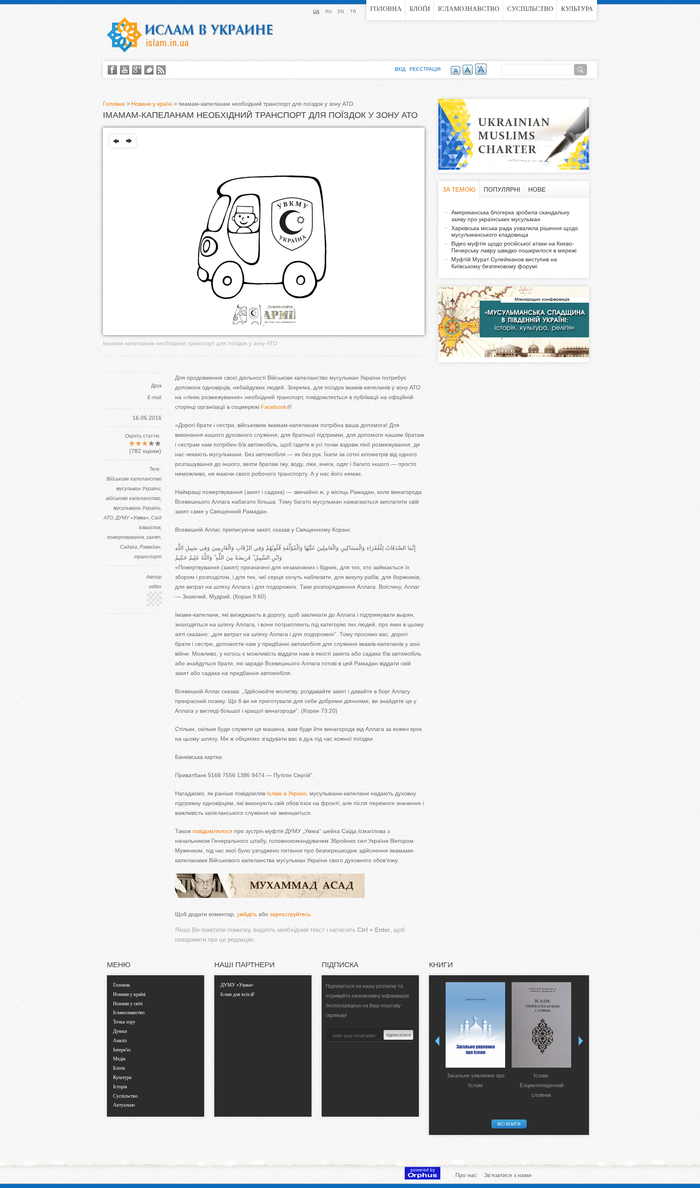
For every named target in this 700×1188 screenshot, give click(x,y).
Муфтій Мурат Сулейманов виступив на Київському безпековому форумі (504, 262)
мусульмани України (136, 508)
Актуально (124, 1105)
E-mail (154, 397)
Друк (156, 386)
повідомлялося (212, 831)
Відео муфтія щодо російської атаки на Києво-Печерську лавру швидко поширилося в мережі (513, 247)
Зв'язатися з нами (507, 1175)
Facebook (272, 407)
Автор (154, 577)
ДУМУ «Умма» (132, 518)
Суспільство (530, 8)
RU (328, 11)
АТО (108, 518)
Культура (577, 8)
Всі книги (509, 1124)
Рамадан (150, 547)
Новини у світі (128, 1003)
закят (153, 537)
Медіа (119, 1059)
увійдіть (247, 914)
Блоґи (420, 8)
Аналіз (120, 1040)
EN (341, 11)
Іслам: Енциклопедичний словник (541, 1085)
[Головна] (190, 34)
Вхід (400, 69)
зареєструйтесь (290, 914)
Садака (128, 547)
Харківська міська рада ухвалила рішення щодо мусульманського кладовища (514, 231)
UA (316, 11)
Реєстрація (425, 69)
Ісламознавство (468, 8)
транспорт (148, 557)
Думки (120, 1031)
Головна (386, 8)
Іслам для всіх (235, 994)
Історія (120, 1087)
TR (353, 11)
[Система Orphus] (422, 1177)
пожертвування (125, 537)
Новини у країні (151, 103)
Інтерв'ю (121, 1050)
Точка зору (124, 1022)
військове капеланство (133, 498)
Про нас (466, 1175)
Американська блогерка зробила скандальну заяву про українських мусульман (510, 215)
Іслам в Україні (286, 793)
